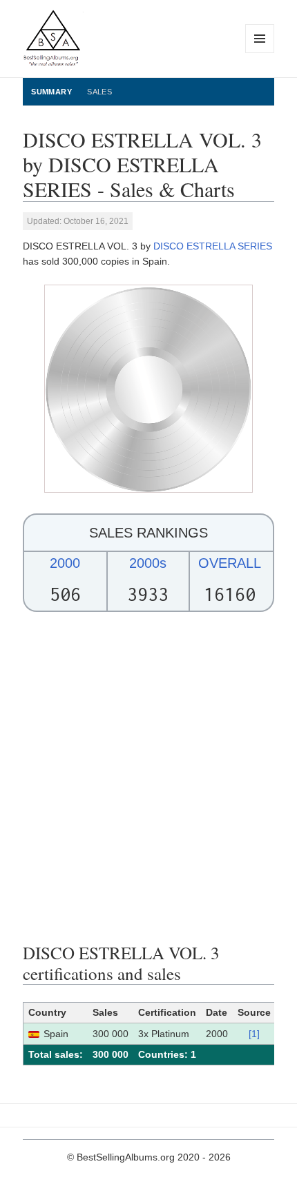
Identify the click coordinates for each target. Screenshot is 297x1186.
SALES (99, 92)
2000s (147, 563)
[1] (254, 1033)
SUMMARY (51, 92)
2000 (65, 563)
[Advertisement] (148, 777)
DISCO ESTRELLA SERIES (212, 246)
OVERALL (229, 563)
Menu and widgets (260, 52)
